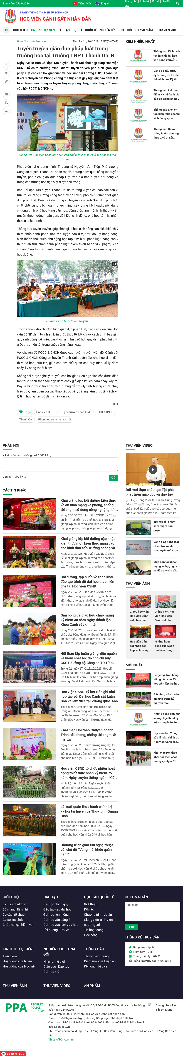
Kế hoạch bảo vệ (95, 966)
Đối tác (89, 909)
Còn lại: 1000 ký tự (14, 476)
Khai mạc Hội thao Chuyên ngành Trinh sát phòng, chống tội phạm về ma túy (88, 735)
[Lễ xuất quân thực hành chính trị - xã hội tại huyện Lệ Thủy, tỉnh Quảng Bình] (29, 820)
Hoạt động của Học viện (32, 41)
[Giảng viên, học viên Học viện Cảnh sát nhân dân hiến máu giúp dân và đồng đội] (165, 601)
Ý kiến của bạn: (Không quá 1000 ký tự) (28, 455)
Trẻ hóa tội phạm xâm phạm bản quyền (164, 526)
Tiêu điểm (10, 956)
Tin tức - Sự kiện (18, 949)
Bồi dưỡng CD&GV (56, 930)
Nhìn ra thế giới (54, 961)
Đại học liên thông (56, 914)
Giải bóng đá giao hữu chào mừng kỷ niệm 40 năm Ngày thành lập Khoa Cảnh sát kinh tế (87, 620)
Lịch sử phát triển (15, 904)
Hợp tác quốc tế (99, 897)
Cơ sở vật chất (13, 920)
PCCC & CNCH (104, 412)
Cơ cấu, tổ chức (13, 914)
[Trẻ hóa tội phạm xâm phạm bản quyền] (138, 527)
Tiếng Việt (84, 3)
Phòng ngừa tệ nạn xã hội (54, 419)
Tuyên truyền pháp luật (75, 412)
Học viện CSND (45, 412)
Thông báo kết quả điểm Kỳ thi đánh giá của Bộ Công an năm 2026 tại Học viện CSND (167, 99)
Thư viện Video (139, 445)
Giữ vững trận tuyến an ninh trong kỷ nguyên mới (166, 699)
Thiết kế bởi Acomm (61, 1039)
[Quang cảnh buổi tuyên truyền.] (67, 288)
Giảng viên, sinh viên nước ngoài (98, 922)
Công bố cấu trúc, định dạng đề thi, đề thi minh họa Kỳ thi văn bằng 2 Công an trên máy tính (166, 79)
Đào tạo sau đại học (57, 909)
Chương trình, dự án (98, 914)
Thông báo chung (96, 956)
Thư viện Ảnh (138, 583)
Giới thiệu (12, 897)
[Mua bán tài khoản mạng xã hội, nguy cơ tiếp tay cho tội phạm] (138, 567)
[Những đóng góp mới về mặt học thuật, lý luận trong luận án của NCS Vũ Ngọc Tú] (138, 719)
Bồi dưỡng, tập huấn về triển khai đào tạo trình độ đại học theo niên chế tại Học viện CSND (87, 581)
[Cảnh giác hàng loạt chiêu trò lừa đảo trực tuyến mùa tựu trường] (138, 547)
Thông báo (94, 949)
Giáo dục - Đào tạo (56, 966)
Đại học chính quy (55, 904)
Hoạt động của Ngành (18, 961)
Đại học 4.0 (51, 972)
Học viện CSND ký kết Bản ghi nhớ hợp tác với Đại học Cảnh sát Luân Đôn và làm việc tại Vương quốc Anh (89, 696)
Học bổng (91, 935)
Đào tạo (50, 897)
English (105, 3)
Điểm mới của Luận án (100, 961)
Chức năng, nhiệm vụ (18, 925)
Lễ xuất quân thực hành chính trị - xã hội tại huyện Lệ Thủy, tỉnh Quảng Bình (89, 811)
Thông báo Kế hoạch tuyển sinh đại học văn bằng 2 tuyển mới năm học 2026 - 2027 (167, 60)
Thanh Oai (26, 419)
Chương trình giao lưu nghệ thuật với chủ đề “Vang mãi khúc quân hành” (87, 849)
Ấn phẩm (92, 986)
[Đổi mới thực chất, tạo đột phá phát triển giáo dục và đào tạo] (153, 469)
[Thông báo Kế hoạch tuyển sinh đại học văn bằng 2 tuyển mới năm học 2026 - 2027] (138, 56)
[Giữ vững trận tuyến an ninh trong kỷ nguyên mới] (138, 699)
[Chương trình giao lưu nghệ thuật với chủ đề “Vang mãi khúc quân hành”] (29, 859)
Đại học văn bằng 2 (56, 920)
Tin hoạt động (93, 930)
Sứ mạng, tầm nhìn (16, 909)
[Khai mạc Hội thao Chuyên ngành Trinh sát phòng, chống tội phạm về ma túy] (29, 744)
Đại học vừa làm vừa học (60, 925)
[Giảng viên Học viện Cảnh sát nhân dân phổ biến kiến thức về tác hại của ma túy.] (67, 122)
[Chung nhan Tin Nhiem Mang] (164, 1009)
